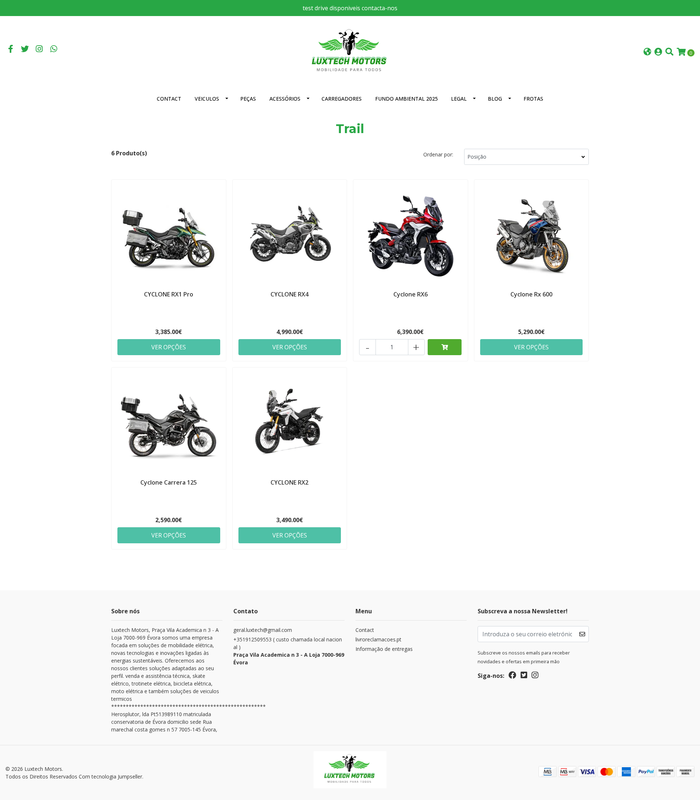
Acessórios (284, 98)
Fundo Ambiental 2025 (406, 98)
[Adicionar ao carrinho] (445, 347)
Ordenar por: (438, 154)
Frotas (533, 98)
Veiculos (207, 98)
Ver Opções (168, 347)
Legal (459, 98)
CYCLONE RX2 (289, 482)
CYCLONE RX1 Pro (168, 294)
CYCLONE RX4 (289, 294)
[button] (647, 52)
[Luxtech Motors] (350, 51)
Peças (248, 98)
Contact (169, 98)
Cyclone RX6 (410, 294)
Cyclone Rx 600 (531, 294)
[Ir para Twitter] (25, 50)
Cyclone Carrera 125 (168, 482)
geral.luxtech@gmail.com (262, 629)
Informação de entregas (384, 648)
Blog (495, 98)
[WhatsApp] (54, 50)
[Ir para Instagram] (39, 50)
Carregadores (342, 98)
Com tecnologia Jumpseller (110, 776)
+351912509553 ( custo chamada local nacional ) (288, 651)
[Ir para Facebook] (10, 50)
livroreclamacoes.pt (378, 639)
